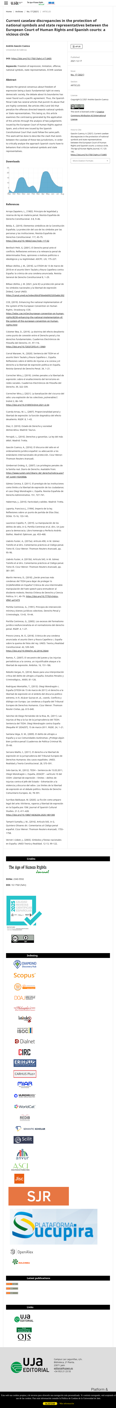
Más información (67, 1403)
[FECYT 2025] (24, 930)
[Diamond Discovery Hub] (25, 968)
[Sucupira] (53, 1243)
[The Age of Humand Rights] (29, 873)
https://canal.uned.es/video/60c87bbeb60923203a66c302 (35, 295)
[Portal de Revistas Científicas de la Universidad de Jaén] (24, 1340)
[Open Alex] (22, 1253)
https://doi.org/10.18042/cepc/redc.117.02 (27, 240)
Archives (19, 11)
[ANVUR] (22, 1159)
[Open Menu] (6, 3)
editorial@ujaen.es (63, 1368)
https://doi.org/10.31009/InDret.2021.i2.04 (27, 404)
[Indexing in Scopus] (25, 978)
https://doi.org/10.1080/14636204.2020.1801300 (30, 814)
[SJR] (38, 1204)
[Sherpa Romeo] (19, 1182)
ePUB (77, 46)
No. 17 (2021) (33, 11)
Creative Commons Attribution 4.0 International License (88, 115)
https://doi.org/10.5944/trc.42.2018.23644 (27, 650)
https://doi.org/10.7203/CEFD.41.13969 (25, 346)
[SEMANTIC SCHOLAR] (30, 1131)
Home (9, 11)
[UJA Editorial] (24, 1323)
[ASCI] (20, 1169)
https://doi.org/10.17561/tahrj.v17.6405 (31, 58)
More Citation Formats (83, 160)
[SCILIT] (23, 1142)
